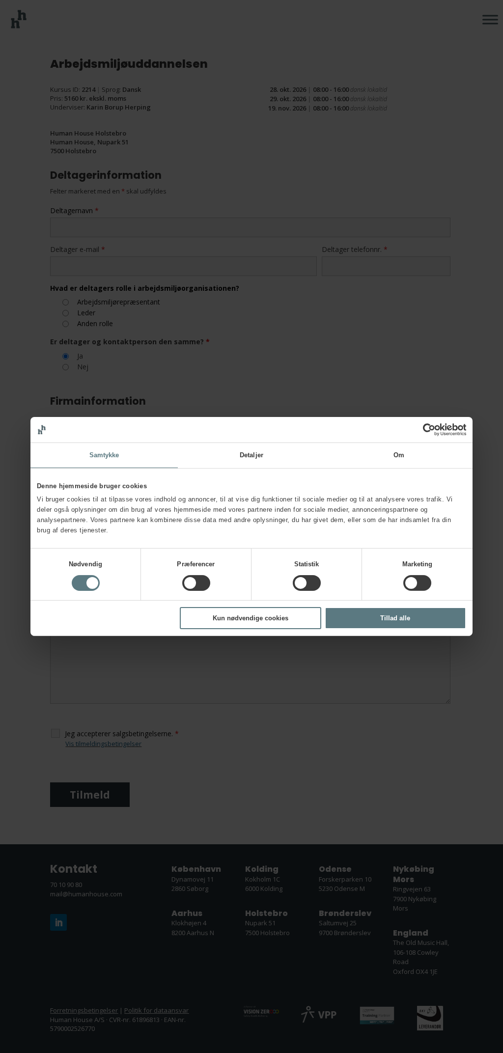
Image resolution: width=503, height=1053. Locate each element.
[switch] (196, 583)
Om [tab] (398, 455)
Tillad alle (395, 618)
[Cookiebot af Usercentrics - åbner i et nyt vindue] (423, 429)
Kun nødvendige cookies (250, 618)
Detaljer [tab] (251, 455)
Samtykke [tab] (104, 455)
